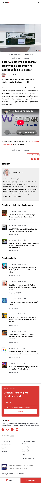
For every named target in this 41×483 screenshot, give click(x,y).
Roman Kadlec (13, 250)
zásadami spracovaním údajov (22, 407)
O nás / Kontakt (6, 442)
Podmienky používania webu (30, 447)
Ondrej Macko (12, 75)
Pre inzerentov (6, 445)
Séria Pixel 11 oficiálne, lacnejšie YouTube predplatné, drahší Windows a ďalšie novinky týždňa (22, 287)
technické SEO (6, 475)
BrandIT (4, 448)
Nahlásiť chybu (32, 155)
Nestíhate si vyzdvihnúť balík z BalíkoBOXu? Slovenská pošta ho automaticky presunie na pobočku (22, 319)
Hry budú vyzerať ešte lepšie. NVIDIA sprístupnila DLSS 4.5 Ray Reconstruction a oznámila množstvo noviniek (24, 246)
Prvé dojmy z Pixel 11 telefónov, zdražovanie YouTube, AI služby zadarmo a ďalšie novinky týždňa (23, 270)
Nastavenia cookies (28, 458)
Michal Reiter (14, 308)
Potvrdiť (20, 412)
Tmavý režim (6, 436)
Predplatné (5, 451)
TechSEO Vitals (22, 475)
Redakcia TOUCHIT (15, 275)
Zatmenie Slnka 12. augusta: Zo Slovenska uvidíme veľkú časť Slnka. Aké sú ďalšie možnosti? (22, 337)
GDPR (23, 455)
